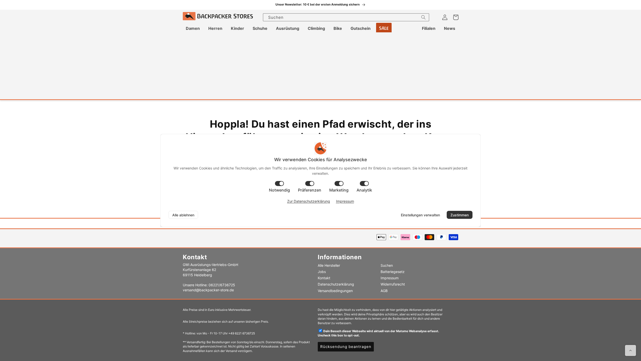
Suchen (387, 265)
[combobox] (346, 17)
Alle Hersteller (329, 265)
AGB (384, 291)
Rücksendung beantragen (345, 346)
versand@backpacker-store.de (208, 290)
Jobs (322, 271)
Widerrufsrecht (393, 284)
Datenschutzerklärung (336, 284)
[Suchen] (423, 17)
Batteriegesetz (393, 271)
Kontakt (324, 278)
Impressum (390, 278)
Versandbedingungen (335, 291)
